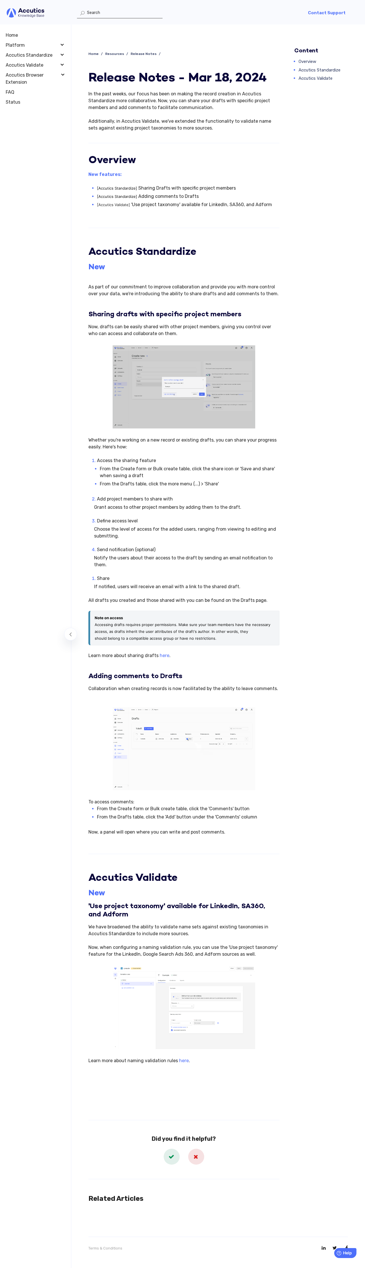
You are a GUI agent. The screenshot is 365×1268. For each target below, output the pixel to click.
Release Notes (144, 54)
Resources (114, 54)
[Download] (172, 578)
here (164, 655)
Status (13, 102)
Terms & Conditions (105, 1248)
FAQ (10, 92)
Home (12, 35)
